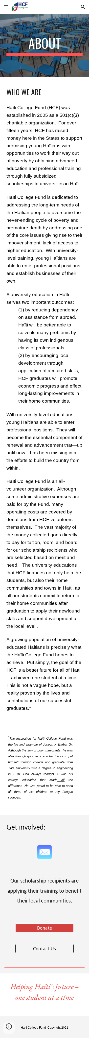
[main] (44, 46)
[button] (6, 7)
